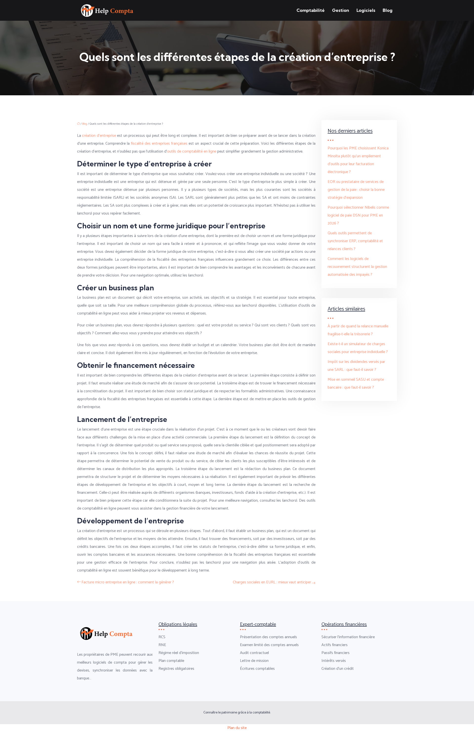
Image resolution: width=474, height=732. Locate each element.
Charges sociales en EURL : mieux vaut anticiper (272, 582)
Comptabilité (310, 10)
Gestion (340, 10)
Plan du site (237, 728)
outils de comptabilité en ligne (191, 151)
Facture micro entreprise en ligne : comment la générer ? (127, 582)
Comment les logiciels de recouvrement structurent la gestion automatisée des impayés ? (357, 267)
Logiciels (365, 10)
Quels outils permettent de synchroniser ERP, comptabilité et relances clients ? (355, 241)
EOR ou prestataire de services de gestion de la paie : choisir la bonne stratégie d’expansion (356, 189)
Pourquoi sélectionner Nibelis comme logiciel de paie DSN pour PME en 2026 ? (358, 215)
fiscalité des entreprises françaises (159, 143)
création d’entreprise (99, 135)
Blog (388, 10)
